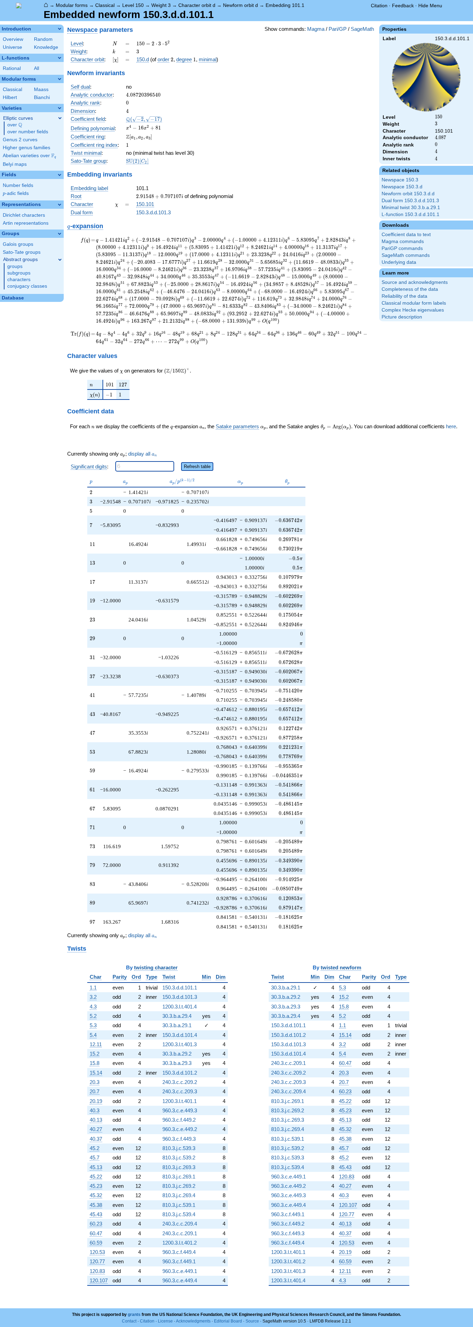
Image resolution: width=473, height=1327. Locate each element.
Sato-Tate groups (22, 252)
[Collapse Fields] (59, 175)
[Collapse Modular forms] (59, 79)
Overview (13, 39)
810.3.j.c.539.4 (178, 1214)
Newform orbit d (240, 5)
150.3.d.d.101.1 (179, 987)
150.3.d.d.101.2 (179, 1073)
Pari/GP (338, 29)
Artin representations (25, 223)
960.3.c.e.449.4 (179, 1280)
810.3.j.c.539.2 (178, 1157)
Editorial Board (228, 1321)
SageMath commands (406, 255)
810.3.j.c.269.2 (178, 1186)
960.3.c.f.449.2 (179, 1120)
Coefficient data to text (406, 234)
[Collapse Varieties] (59, 108)
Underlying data (399, 262)
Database (13, 298)
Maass (41, 89)
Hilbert (10, 97)
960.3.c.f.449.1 (179, 1261)
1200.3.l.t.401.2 (179, 1243)
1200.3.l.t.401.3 (179, 1044)
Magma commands (403, 241)
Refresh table (197, 466)
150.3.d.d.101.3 (153, 212)
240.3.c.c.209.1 (179, 1233)
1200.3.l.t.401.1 (179, 1101)
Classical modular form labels (414, 303)
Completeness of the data (410, 289)
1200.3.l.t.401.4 (179, 1007)
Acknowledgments (193, 1321)
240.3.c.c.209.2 (179, 1082)
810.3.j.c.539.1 (178, 1205)
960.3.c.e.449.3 (179, 1110)
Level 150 (133, 5)
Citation (379, 5)
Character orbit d (196, 5)
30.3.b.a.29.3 (176, 1063)
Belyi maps (15, 164)
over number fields (27, 131)
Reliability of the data (404, 296)
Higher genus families (26, 147)
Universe (12, 47)
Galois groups (18, 244)
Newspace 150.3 (400, 179)
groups (15, 266)
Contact (129, 1321)
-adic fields (16, 193)
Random (43, 39)
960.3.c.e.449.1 (179, 1271)
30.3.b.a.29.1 (176, 1025)
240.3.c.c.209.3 (179, 1091)
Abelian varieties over (29, 155)
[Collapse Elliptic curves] (60, 118)
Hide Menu (430, 5)
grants (134, 1314)
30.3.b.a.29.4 (176, 1016)
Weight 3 (161, 5)
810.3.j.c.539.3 (178, 1148)
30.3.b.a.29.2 (176, 1054)
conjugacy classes (27, 286)
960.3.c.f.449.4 (179, 1252)
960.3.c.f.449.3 (179, 1139)
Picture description (402, 317)
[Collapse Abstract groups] (60, 259)
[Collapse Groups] (59, 233)
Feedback (403, 5)
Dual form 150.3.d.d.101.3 (410, 200)
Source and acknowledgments (415, 282)
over (14, 125)
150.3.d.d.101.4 (179, 1035)
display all (142, 454)
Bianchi (42, 97)
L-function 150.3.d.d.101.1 (410, 214)
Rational (12, 68)
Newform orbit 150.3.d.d (408, 193)
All (36, 68)
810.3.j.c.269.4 (178, 1195)
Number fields (18, 185)
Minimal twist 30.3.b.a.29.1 (411, 207)
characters (18, 279)
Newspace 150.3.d (402, 186)
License (165, 1321)
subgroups (18, 273)
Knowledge (46, 47)
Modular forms (72, 5)
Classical (105, 5)
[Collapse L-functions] (59, 58)
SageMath (362, 29)
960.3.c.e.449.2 (179, 1129)
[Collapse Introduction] (59, 29)
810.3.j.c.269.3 (178, 1167)
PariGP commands (402, 248)
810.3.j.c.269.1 (178, 1177)
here (451, 426)
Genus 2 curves (20, 139)
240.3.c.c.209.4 (179, 1224)
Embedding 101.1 (285, 5)
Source (252, 1321)
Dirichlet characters (24, 215)
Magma (315, 29)
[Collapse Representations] (59, 204)
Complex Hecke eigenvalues (413, 310)
